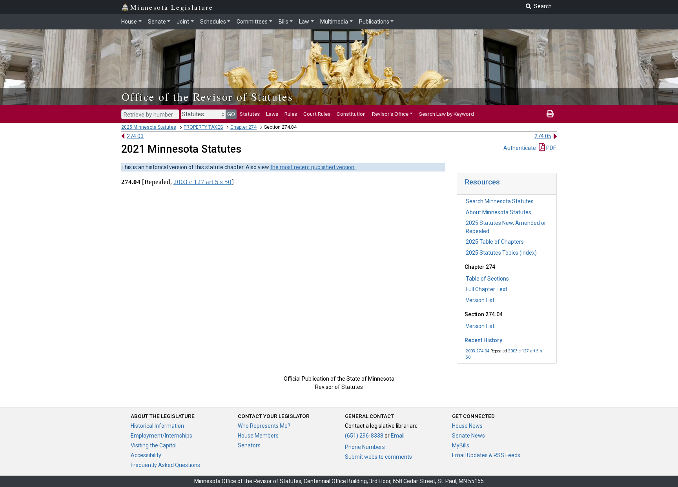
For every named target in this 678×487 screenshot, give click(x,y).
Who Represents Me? (264, 426)
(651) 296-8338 (364, 435)
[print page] (550, 114)
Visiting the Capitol (154, 445)
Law (304, 21)
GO (231, 114)
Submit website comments (378, 457)
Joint (183, 21)
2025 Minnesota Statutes (148, 127)
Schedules (213, 21)
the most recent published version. (312, 167)
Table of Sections (487, 278)
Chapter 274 (243, 127)
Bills (283, 21)
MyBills (460, 445)
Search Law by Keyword (446, 114)
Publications (374, 21)
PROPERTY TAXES (203, 127)
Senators (249, 445)
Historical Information (157, 426)
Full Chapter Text (486, 289)
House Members (258, 435)
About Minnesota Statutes (498, 212)
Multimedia (334, 21)
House (129, 21)
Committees (252, 21)
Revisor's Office (390, 114)
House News (467, 426)
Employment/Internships (161, 435)
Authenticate (519, 148)
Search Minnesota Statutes (500, 201)
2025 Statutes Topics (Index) (501, 253)
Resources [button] (482, 182)
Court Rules (316, 114)
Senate (157, 21)
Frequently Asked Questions (165, 465)
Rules (290, 114)
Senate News (468, 435)
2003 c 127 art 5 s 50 (202, 182)
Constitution (351, 114)
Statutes (250, 114)
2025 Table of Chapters (495, 242)
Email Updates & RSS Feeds (486, 455)
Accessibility (146, 455)
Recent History (483, 340)
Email (398, 435)
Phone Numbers (365, 447)
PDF (550, 148)
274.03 (135, 136)
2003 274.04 (477, 351)
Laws (272, 114)
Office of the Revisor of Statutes (207, 96)
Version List (480, 300)
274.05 (542, 136)
